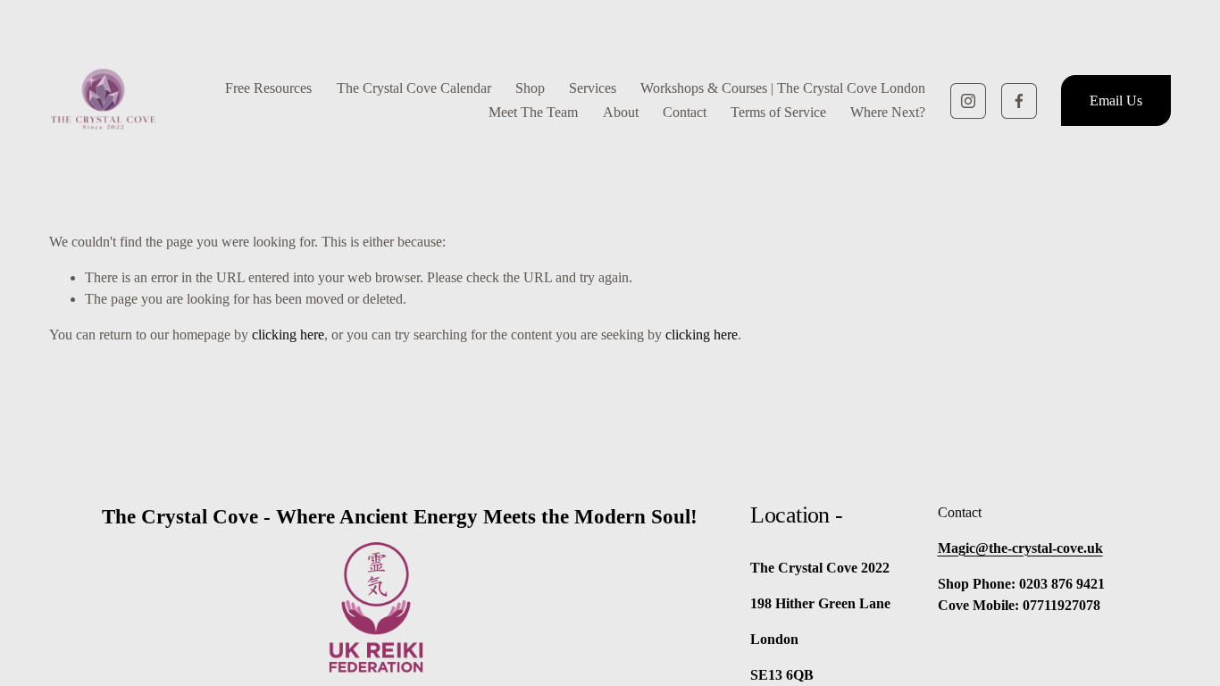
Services (592, 88)
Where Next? (887, 112)
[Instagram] (968, 101)
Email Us (1116, 100)
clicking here (288, 334)
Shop (530, 88)
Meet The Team (533, 112)
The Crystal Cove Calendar (414, 88)
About (621, 112)
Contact (684, 112)
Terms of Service (778, 112)
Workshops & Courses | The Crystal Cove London (782, 88)
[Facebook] (1019, 101)
